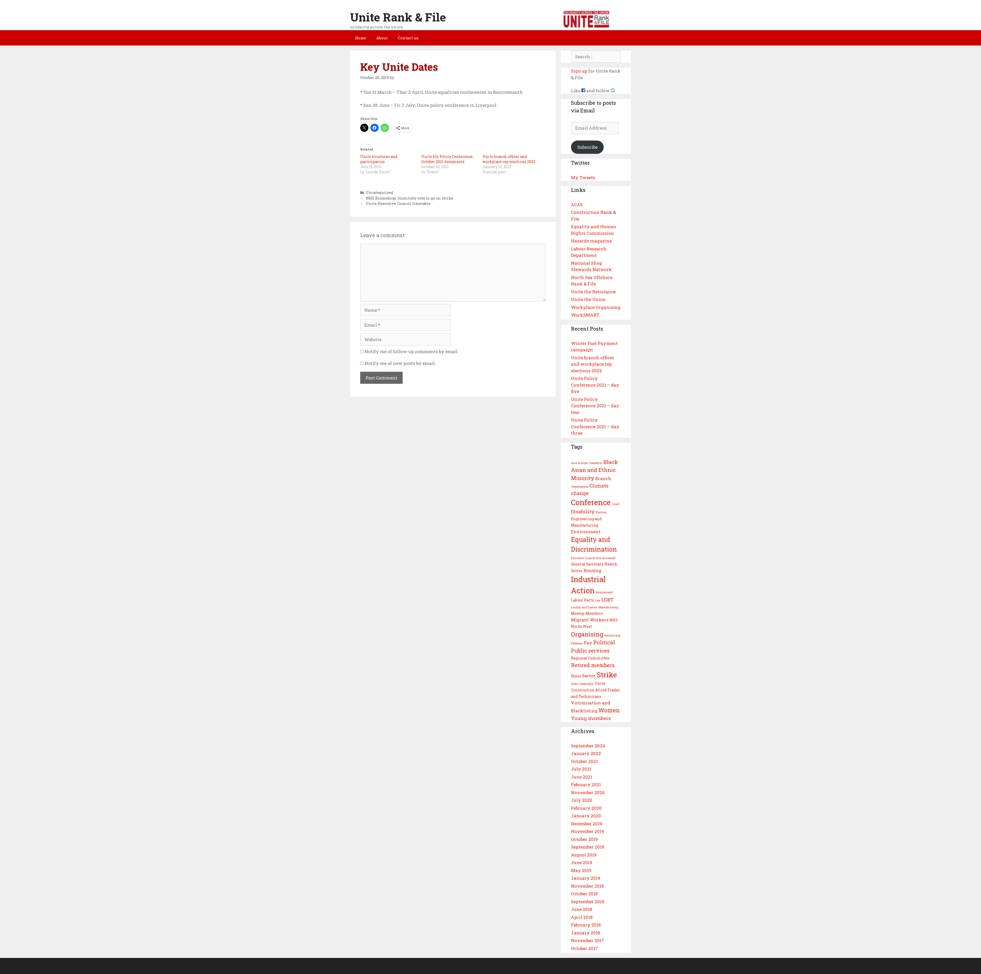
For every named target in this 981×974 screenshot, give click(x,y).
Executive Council (583, 558)
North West (581, 626)
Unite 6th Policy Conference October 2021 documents (447, 159)
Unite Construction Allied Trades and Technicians (595, 690)
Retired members (593, 665)
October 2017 (584, 948)
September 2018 (587, 902)
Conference (591, 502)
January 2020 (586, 816)
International (604, 592)
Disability (583, 511)
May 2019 (581, 870)
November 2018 (587, 886)
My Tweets (583, 177)
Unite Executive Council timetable (398, 203)
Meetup (578, 613)
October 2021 (584, 761)
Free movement (606, 558)
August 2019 (584, 855)
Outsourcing (612, 635)
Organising (587, 634)
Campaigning (579, 486)
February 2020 (586, 808)
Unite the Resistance (593, 292)
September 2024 (588, 746)
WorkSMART (585, 315)
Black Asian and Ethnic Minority (594, 470)
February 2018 (586, 925)
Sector (588, 676)
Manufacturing (608, 607)
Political (604, 642)
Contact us (408, 37)
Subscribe (587, 147)
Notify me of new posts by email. (400, 363)
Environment (585, 532)
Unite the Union (588, 299)
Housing (592, 570)
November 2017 (587, 940)
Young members (591, 718)
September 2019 (587, 847)
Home (360, 37)
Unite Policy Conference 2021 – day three (595, 426)
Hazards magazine (591, 241)
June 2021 (581, 777)
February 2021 (586, 784)
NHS (613, 620)
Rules (576, 676)
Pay (588, 643)
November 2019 (587, 831)
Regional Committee (590, 658)
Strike (607, 674)
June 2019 (581, 862)
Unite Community (582, 684)
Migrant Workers (589, 620)
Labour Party (582, 600)
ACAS (577, 204)
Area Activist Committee (586, 463)
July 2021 (581, 769)
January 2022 (586, 753)
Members (594, 613)
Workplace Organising (596, 307)
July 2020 (581, 800)
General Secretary (587, 564)
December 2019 (586, 824)
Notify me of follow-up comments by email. (412, 351)
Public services (590, 650)
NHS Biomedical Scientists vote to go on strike (409, 198)
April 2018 (582, 917)
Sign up (579, 71)
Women (609, 710)
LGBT (607, 599)
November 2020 (588, 792)
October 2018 (584, 894)
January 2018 (585, 933)
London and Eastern (584, 607)
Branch (603, 478)
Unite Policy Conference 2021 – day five (595, 384)
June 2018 (581, 909)
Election (601, 512)
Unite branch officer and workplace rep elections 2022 (509, 159)
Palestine (577, 643)
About (382, 37)
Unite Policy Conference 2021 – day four (595, 405)
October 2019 (584, 839)
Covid (615, 504)
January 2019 (585, 878)
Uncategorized (379, 192)
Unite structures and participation (379, 159)
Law (597, 600)
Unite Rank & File (398, 17)
